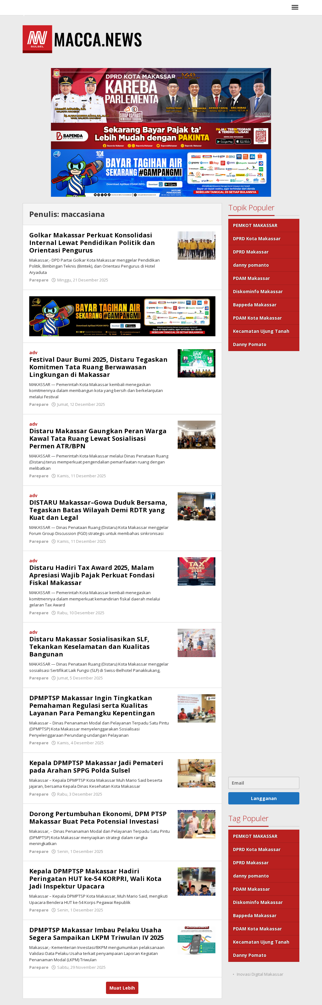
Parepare (38, 280)
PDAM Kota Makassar (257, 318)
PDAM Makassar (251, 278)
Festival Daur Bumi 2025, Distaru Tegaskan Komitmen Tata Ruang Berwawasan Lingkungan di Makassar (98, 367)
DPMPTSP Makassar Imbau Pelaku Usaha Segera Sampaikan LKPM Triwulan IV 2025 (96, 934)
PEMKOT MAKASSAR (255, 225)
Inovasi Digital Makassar (260, 974)
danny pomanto (251, 265)
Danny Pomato (249, 344)
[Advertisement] (263, 563)
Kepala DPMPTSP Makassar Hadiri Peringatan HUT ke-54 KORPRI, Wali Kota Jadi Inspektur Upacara (95, 878)
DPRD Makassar (251, 252)
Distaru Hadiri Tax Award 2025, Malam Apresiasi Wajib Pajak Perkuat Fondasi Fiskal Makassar (92, 575)
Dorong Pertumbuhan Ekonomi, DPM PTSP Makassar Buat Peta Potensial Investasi (98, 817)
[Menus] (295, 7)
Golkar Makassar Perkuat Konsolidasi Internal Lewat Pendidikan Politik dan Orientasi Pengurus (92, 242)
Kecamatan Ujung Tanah (261, 331)
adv (33, 352)
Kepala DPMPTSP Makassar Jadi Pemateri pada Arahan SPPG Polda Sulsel (96, 766)
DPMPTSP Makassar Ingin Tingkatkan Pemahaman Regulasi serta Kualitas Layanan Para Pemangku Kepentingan (92, 705)
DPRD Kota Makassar (256, 238)
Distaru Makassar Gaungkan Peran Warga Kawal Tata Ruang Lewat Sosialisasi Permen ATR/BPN (98, 438)
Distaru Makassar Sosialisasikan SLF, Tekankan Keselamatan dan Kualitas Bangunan (89, 646)
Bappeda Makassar (254, 305)
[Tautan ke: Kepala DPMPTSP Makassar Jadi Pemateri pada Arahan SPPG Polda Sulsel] (196, 773)
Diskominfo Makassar (258, 291)
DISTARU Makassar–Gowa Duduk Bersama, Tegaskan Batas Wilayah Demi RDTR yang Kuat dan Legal (98, 510)
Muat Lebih (122, 988)
